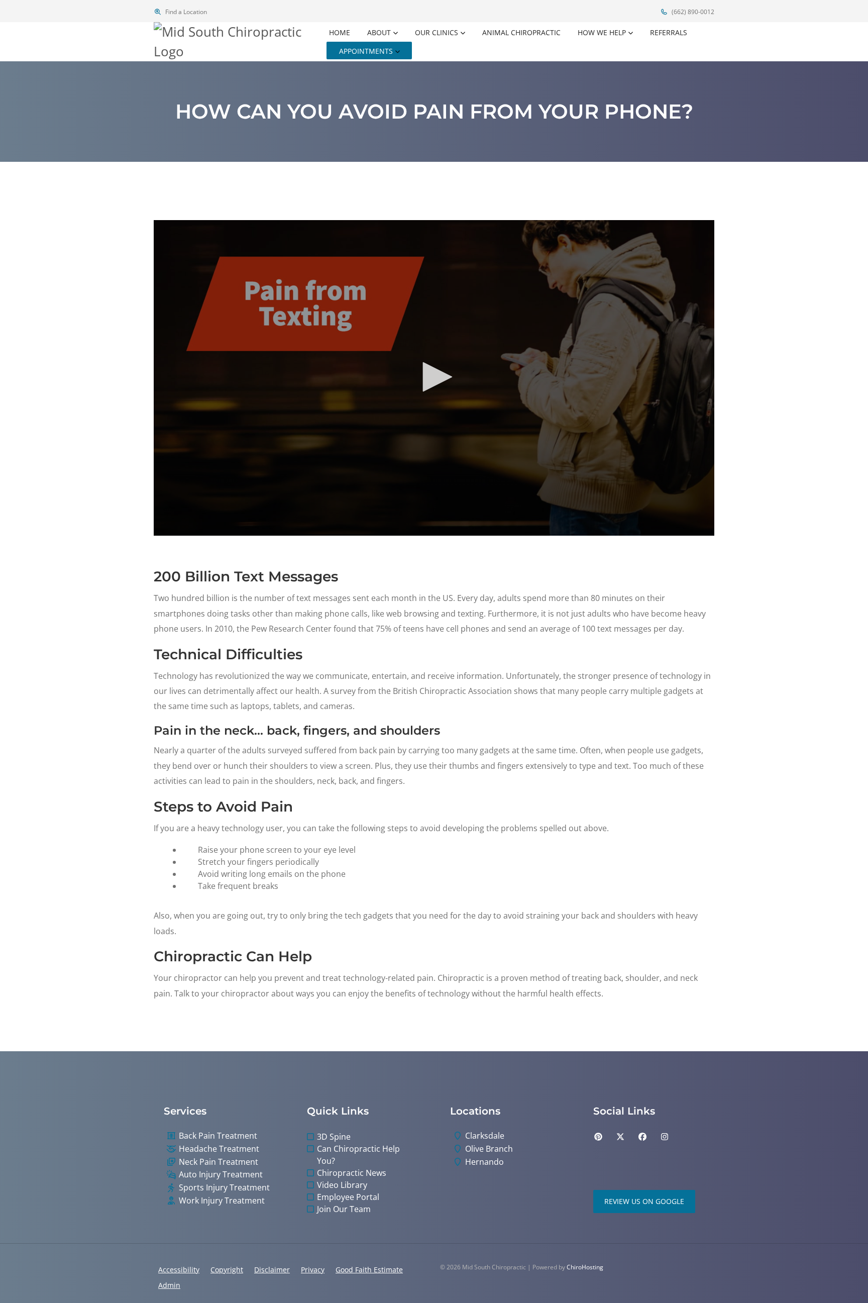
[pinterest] (598, 1137)
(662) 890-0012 (692, 12)
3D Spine (334, 1136)
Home (339, 32)
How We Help (602, 32)
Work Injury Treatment (222, 1200)
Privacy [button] (312, 1269)
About (379, 32)
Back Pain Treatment (218, 1136)
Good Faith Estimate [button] (369, 1269)
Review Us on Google (644, 1201)
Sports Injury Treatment (224, 1187)
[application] (434, 378)
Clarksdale (484, 1136)
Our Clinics (436, 32)
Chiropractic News (351, 1172)
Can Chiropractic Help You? (358, 1154)
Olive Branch (489, 1149)
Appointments (366, 51)
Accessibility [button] (178, 1269)
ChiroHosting (585, 1267)
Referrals (668, 32)
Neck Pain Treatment (218, 1162)
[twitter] (620, 1137)
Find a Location (185, 12)
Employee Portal (348, 1196)
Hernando (484, 1162)
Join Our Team (344, 1209)
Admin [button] (169, 1285)
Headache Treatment (219, 1149)
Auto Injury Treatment (221, 1174)
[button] (434, 377)
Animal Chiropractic (521, 32)
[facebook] (642, 1137)
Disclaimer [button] (272, 1269)
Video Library (342, 1184)
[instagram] (665, 1137)
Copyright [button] (226, 1269)
